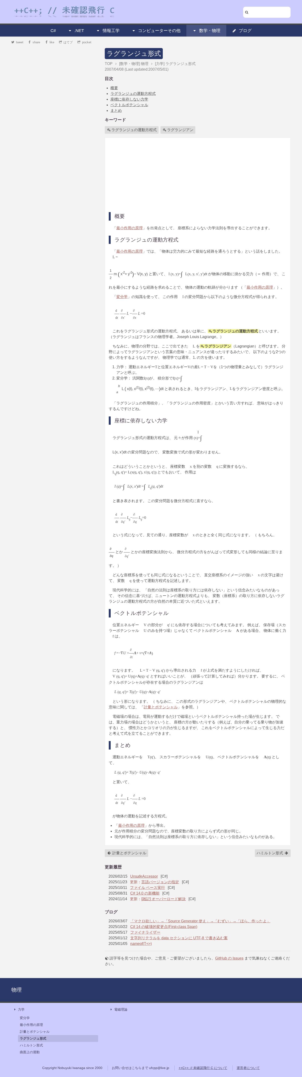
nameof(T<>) (141, 944)
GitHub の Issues (229, 958)
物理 (16, 990)
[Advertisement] (198, 174)
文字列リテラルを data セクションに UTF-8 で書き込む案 (179, 938)
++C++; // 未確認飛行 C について (203, 1068)
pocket (86, 42)
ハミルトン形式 (270, 853)
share (36, 42)
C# (53, 30)
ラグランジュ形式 (134, 53)
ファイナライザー (145, 932)
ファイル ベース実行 (147, 888)
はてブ (68, 42)
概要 (114, 88)
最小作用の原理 (129, 228)
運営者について (248, 1068)
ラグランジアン (180, 130)
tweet (19, 42)
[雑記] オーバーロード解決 (163, 899)
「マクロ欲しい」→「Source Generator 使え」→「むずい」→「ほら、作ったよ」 (200, 921)
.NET (79, 30)
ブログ (245, 30)
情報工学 (111, 30)
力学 (21, 1009)
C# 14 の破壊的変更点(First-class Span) (163, 927)
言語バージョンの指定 (160, 882)
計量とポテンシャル (161, 707)
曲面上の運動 (30, 1052)
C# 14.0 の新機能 (144, 893)
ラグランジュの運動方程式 (133, 94)
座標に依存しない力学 (129, 99)
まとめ (116, 111)
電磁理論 (120, 1009)
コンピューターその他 (159, 30)
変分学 (122, 297)
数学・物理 (209, 30)
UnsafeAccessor (144, 876)
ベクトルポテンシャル (129, 105)
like (52, 42)
